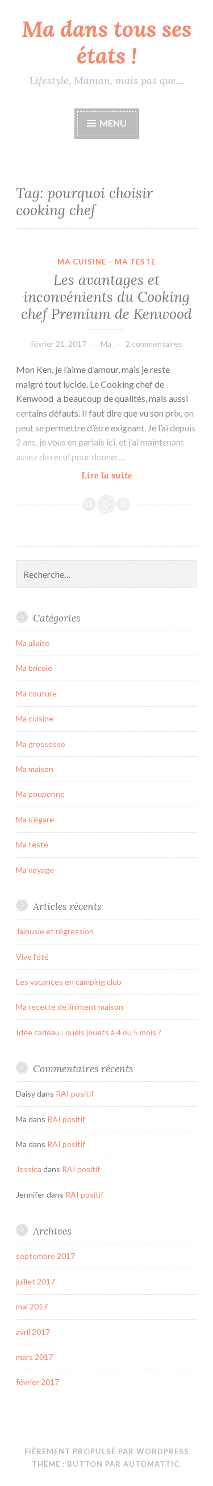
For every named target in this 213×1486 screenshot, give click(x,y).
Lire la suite (136, 475)
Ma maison (34, 769)
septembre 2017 (45, 1256)
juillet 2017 (35, 1281)
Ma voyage (35, 870)
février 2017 (37, 1382)
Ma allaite (32, 643)
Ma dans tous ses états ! (106, 42)
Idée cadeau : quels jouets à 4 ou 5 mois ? (88, 1032)
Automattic (151, 1463)
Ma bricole (34, 668)
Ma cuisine (81, 261)
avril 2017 (33, 1332)
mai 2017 (32, 1306)
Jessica (28, 1169)
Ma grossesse (40, 744)
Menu (113, 122)
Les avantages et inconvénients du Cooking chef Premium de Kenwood (106, 297)
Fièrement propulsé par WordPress (106, 1451)
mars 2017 (34, 1357)
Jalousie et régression (55, 931)
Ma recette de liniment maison (69, 1006)
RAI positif (75, 1093)
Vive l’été (32, 957)
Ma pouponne (40, 794)
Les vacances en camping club (69, 982)
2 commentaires (154, 344)
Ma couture (36, 693)
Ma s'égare (35, 819)
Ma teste (135, 261)
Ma (106, 344)
